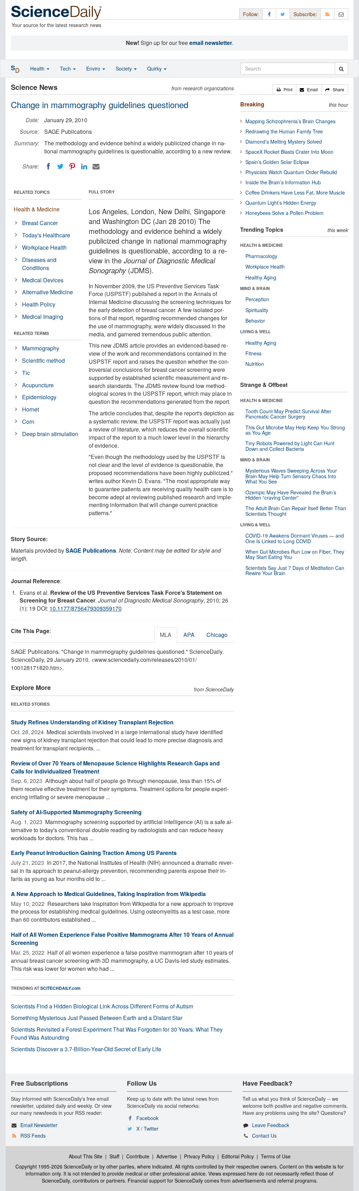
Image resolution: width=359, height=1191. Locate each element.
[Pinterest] (72, 166)
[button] (284, 89)
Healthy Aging (260, 277)
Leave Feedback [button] (270, 1125)
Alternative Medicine (47, 292)
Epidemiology (39, 397)
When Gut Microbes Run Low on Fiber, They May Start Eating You (294, 554)
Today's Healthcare (46, 235)
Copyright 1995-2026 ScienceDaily (53, 1166)
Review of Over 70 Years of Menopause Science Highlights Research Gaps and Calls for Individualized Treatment (115, 767)
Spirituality (256, 310)
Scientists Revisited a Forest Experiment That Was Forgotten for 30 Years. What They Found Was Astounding (117, 1033)
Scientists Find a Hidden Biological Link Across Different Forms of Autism (102, 1006)
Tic (26, 373)
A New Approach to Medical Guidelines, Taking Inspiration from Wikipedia (108, 894)
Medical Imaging (42, 316)
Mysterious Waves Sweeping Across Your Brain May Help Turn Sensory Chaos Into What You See (291, 476)
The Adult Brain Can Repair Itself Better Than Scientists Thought (295, 511)
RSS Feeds (33, 1135)
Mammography (40, 348)
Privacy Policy (199, 1156)
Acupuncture (38, 385)
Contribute (137, 1156)
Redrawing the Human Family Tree (284, 131)
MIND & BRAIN (255, 288)
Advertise (166, 1156)
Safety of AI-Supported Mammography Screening (76, 812)
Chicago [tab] (217, 635)
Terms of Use (276, 1156)
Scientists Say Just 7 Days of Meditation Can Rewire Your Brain (294, 570)
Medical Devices (42, 280)
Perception (257, 299)
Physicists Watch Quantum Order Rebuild (291, 172)
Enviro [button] (94, 68)
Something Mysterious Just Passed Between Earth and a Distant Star (96, 1018)
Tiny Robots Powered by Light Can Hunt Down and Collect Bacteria (289, 446)
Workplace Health (44, 247)
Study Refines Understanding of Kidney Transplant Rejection (92, 722)
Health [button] (38, 68)
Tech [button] (66, 68)
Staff (114, 1156)
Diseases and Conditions (39, 264)
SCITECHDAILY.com (60, 988)
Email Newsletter (38, 1125)
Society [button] (124, 68)
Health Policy (38, 304)
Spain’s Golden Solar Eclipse (277, 161)
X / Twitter (147, 1128)
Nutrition (254, 363)
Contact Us (264, 1135)
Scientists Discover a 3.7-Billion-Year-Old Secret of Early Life (86, 1049)
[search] (341, 68)
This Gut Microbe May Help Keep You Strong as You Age (295, 430)
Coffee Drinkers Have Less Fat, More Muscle (295, 192)
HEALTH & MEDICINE (261, 245)
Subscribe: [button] (305, 14)
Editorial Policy (238, 1156)
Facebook (147, 1117)
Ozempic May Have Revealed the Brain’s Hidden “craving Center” (290, 495)
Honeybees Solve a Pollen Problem (284, 212)
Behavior (255, 320)
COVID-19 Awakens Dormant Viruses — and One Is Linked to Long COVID (294, 538)
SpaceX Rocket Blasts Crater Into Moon (289, 151)
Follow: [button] (251, 14)
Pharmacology (261, 255)
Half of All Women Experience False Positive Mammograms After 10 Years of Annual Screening (122, 938)
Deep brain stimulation (50, 434)
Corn (28, 421)
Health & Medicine (37, 209)
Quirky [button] (155, 68)
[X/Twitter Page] (283, 13)
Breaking (252, 104)
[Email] (96, 166)
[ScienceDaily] (56, 12)
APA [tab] (189, 635)
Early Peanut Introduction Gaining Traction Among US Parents (94, 853)
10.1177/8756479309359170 (85, 608)
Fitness (253, 353)
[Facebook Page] (269, 13)
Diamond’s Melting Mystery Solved (283, 141)
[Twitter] (60, 166)
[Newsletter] (341, 13)
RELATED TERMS (31, 333)
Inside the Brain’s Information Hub (283, 182)
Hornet (30, 409)
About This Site (85, 1156)
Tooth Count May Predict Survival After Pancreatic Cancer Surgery (288, 414)
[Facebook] (48, 166)
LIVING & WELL (255, 331)
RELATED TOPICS (32, 192)
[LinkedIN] (84, 166)
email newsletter (210, 43)
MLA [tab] (165, 635)
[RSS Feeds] (327, 13)
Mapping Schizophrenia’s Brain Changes (290, 121)
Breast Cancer (40, 223)
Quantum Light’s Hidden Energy (280, 202)
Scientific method (43, 360)
